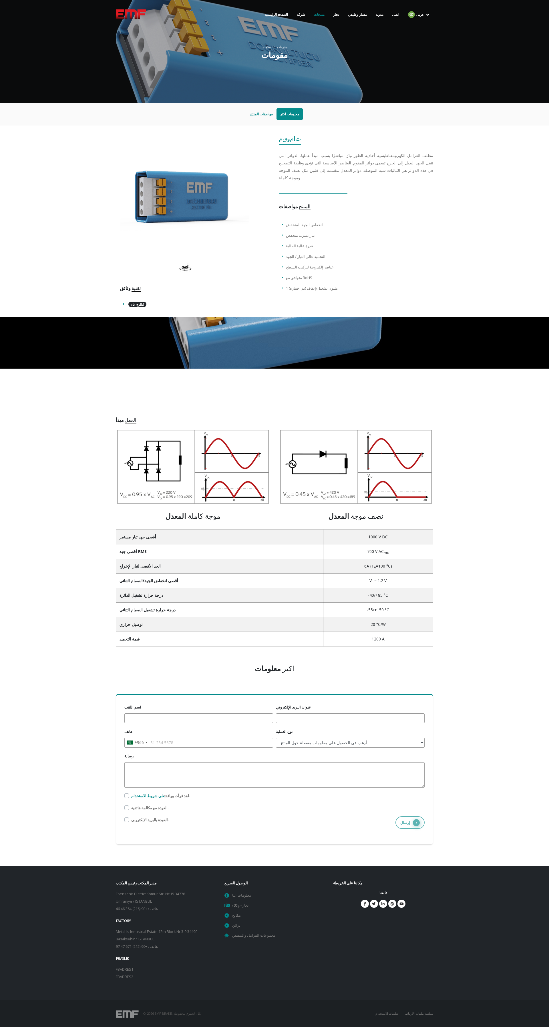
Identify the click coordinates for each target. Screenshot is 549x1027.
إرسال (405, 822)
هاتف (128, 731)
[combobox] (137, 742)
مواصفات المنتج (261, 114)
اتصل (395, 25)
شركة (301, 25)
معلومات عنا (241, 895)
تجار (336, 25)
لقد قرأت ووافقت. (160, 795)
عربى (420, 25)
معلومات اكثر (289, 114)
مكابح (236, 915)
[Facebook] (365, 904)
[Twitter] (374, 904)
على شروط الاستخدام (147, 795)
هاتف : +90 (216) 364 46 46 (137, 908)
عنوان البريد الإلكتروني (293, 707)
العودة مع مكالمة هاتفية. (150, 807)
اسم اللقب (132, 707)
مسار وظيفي (357, 25)
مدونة (379, 25)
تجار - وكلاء (240, 905)
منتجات (319, 14)
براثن (236, 925)
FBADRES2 (124, 976)
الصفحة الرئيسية (276, 25)
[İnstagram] (392, 904)
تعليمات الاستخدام (387, 1013)
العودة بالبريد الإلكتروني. (150, 819)
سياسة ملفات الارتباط (419, 1013)
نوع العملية (284, 731)
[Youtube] (401, 904)
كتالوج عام (137, 304)
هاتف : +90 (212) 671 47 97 (137, 946)
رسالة (129, 756)
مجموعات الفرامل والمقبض (254, 935)
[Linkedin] (383, 904)
